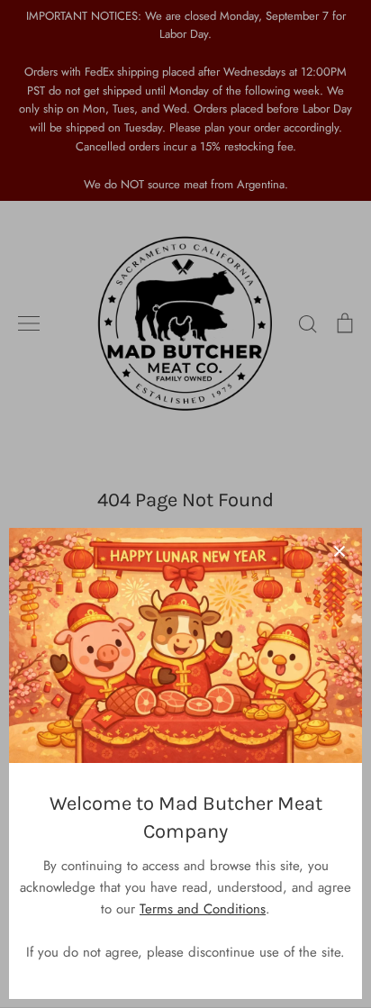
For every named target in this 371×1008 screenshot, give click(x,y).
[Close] (339, 550)
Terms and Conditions (203, 909)
